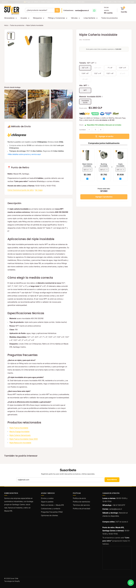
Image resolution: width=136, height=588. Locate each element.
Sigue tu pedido (47, 502)
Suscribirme (112, 480)
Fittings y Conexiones (56, 18)
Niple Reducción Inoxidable (20, 443)
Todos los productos (109, 18)
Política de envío (79, 498)
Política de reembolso (81, 502)
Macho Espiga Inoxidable (19, 431)
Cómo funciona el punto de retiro (21, 190)
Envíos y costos (47, 498)
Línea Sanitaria (89, 18)
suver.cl (125, 522)
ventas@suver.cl (82, 10)
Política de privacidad (81, 508)
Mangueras (37, 18)
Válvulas (74, 18)
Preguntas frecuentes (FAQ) (52, 512)
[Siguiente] (70, 104)
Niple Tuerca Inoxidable (18, 428)
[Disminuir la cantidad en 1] (89, 130)
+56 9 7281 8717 (118, 505)
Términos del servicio (81, 505)
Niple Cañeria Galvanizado (20, 435)
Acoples (24, 18)
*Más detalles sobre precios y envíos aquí (24, 154)
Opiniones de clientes (49, 515)
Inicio (6, 25)
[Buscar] (57, 10)
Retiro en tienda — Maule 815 (52, 505)
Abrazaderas (9, 18)
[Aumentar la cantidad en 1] (101, 130)
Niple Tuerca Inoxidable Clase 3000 (23, 439)
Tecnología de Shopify (12, 581)
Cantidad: (82, 130)
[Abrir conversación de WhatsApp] (94, 10)
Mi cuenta (108, 13)
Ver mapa (38, 190)
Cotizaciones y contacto (50, 508)
